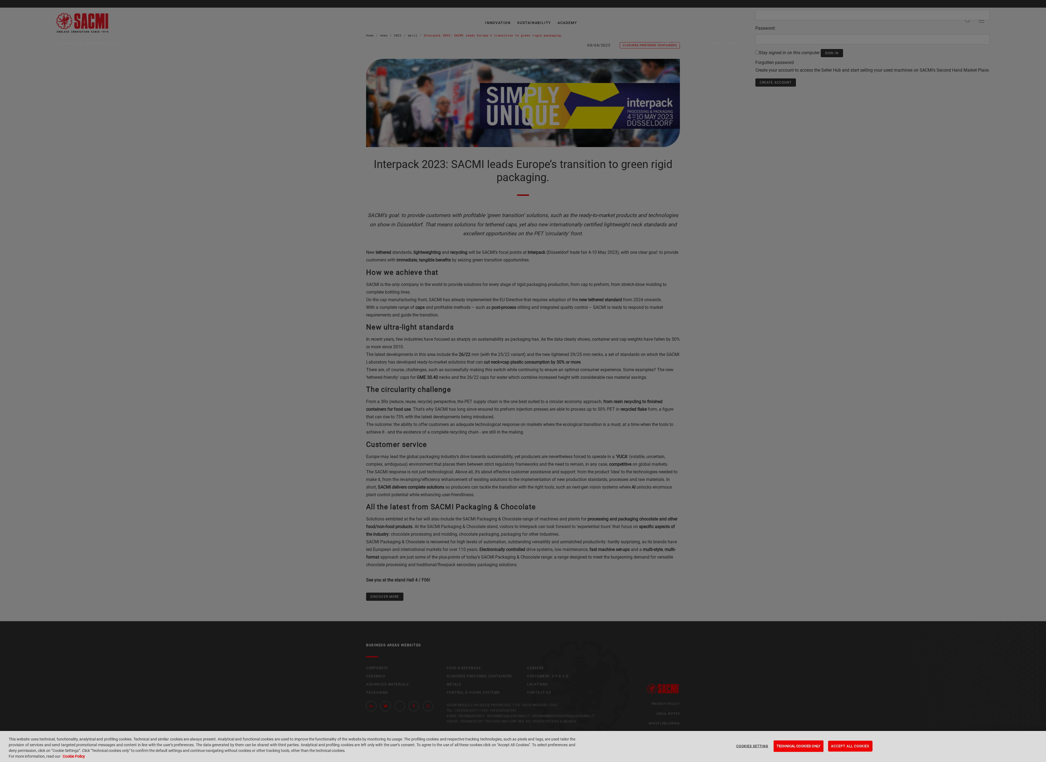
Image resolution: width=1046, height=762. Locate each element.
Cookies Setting (752, 746)
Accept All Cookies (850, 746)
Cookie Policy (74, 756)
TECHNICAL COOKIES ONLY (798, 746)
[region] (523, 746)
